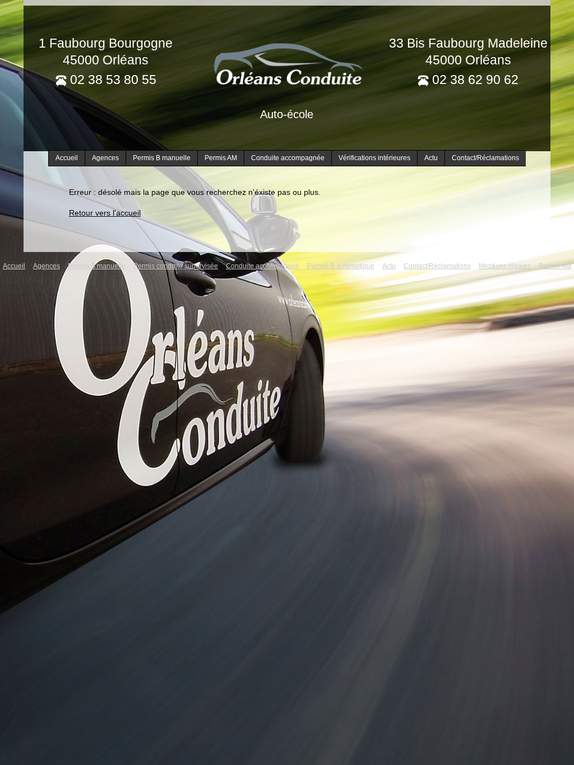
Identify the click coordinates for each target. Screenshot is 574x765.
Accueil (66, 158)
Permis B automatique (340, 266)
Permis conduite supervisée (175, 266)
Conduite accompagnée (288, 158)
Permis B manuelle (162, 158)
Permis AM (221, 158)
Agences (105, 158)
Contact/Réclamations (485, 158)
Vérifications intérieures (374, 158)
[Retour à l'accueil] (287, 62)
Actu (431, 158)
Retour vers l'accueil (105, 212)
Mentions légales (505, 266)
